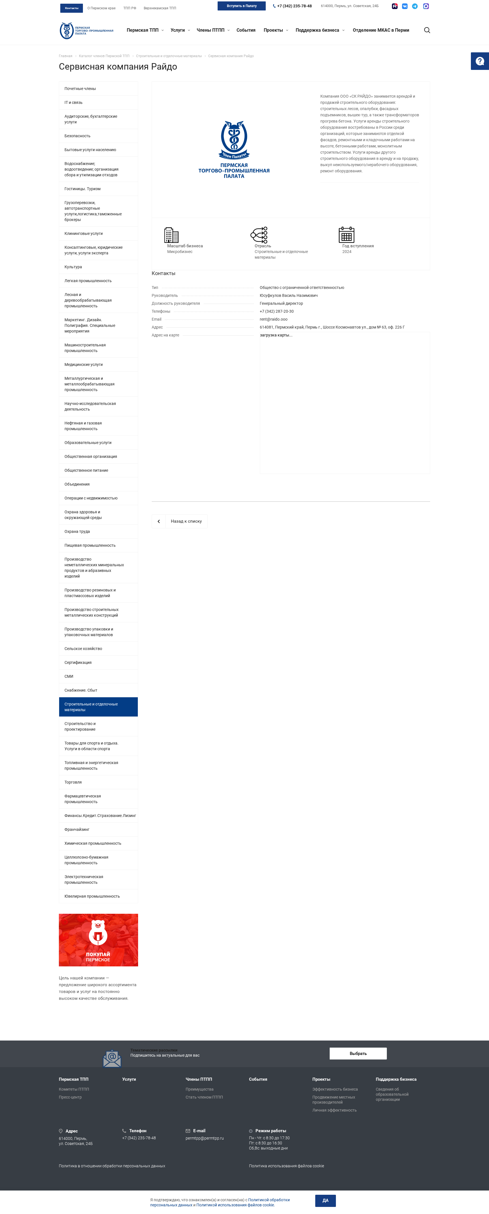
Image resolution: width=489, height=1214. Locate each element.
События (246, 30)
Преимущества (200, 1089)
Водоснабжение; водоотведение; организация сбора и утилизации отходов (92, 169)
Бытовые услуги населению (90, 149)
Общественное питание (86, 470)
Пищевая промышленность (90, 545)
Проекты (274, 30)
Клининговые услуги (84, 233)
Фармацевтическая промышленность (83, 799)
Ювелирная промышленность (92, 896)
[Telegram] (415, 6)
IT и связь (74, 102)
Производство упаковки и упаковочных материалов (89, 632)
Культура (73, 267)
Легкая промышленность (88, 280)
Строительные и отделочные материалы (91, 707)
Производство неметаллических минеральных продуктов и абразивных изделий (94, 567)
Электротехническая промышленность (84, 879)
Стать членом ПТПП (204, 1097)
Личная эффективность (334, 1110)
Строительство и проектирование (80, 726)
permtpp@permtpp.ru (205, 1138)
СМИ (69, 676)
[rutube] (395, 6)
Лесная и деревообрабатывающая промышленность (88, 300)
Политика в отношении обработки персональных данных (112, 1166)
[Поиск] (424, 30)
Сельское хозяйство (83, 648)
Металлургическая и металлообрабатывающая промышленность (90, 384)
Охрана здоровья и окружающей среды (83, 515)
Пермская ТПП (143, 30)
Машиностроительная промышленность (85, 348)
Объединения (77, 484)
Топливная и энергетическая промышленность (91, 765)
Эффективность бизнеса (335, 1089)
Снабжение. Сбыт (81, 690)
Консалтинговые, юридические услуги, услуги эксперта (94, 250)
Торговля (73, 782)
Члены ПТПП (211, 30)
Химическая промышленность (93, 843)
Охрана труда (77, 531)
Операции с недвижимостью (91, 498)
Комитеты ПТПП (74, 1089)
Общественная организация (91, 456)
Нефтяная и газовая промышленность (83, 426)
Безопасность (78, 136)
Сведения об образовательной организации (392, 1094)
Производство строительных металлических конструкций (92, 612)
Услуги (178, 30)
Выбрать (358, 1053)
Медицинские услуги (84, 364)
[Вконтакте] (405, 6)
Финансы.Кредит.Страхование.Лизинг (100, 815)
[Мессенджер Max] (426, 6)
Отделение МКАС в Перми (381, 30)
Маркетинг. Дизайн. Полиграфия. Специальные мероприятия (90, 325)
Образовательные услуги (88, 442)
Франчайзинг (77, 829)
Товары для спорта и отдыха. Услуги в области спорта (92, 746)
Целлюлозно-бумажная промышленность (86, 860)
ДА (326, 1200)
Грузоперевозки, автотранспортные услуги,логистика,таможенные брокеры (93, 211)
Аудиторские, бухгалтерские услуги (91, 119)
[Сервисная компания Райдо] (234, 149)
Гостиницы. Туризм (82, 188)
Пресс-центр (70, 1097)
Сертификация (78, 662)
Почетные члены (80, 88)
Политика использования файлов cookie (286, 1166)
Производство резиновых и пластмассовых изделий (90, 593)
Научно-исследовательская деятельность (90, 406)
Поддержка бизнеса (318, 30)
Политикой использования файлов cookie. (235, 1205)
